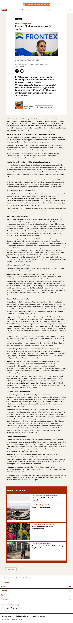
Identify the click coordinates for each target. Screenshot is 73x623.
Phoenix (21, 616)
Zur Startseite (11, 569)
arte (27, 616)
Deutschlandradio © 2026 (11, 619)
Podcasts (48, 10)
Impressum (5, 611)
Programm (25, 10)
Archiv (19, 19)
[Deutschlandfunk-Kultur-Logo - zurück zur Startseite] (36, 4)
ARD (10, 616)
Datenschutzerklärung (10, 605)
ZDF (15, 616)
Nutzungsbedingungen (10, 608)
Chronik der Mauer (37, 616)
